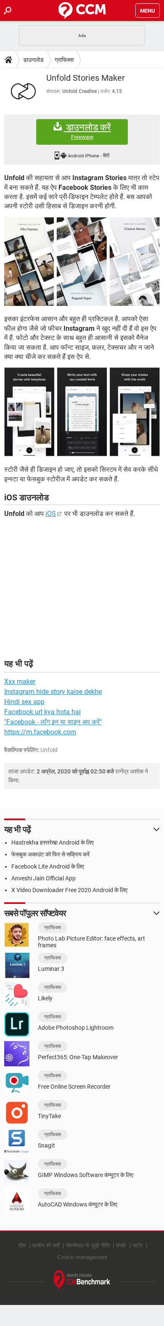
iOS (50, 514)
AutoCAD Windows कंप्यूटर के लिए (77, 1204)
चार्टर (137, 1245)
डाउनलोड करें (87, 131)
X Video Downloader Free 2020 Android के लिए (69, 890)
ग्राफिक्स (64, 59)
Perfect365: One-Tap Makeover (78, 1057)
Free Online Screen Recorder (74, 1086)
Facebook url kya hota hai (42, 712)
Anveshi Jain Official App (43, 878)
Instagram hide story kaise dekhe (53, 692)
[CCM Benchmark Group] (82, 1280)
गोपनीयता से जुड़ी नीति (87, 1245)
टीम (22, 1245)
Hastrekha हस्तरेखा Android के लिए (52, 842)
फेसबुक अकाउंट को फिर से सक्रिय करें (50, 854)
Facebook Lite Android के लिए (47, 866)
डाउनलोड (33, 59)
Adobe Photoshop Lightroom (76, 1027)
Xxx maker (19, 682)
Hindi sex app (24, 702)
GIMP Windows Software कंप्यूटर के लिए (85, 1175)
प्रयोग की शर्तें (45, 1245)
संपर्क (121, 1245)
